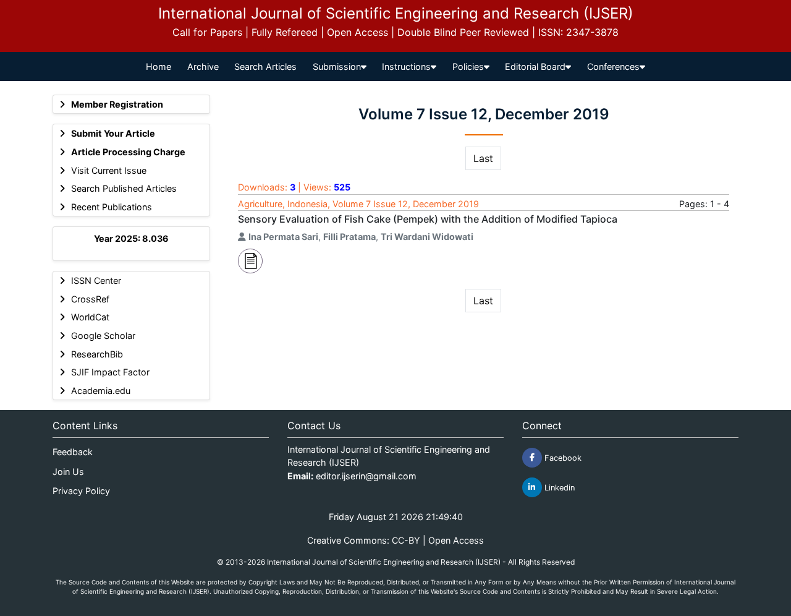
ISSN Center (96, 280)
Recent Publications (111, 207)
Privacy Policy (81, 491)
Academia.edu (100, 390)
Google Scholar (103, 335)
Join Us (68, 471)
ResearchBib (97, 354)
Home (158, 66)
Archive (203, 66)
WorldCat (90, 317)
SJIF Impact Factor (110, 372)
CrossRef (90, 299)
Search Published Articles (124, 188)
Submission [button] (337, 66)
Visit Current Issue (108, 170)
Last (483, 158)
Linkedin (558, 487)
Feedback (73, 452)
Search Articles (265, 66)
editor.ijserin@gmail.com (366, 476)
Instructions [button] (406, 66)
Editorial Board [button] (535, 66)
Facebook (562, 457)
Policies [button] (468, 66)
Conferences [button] (613, 66)
